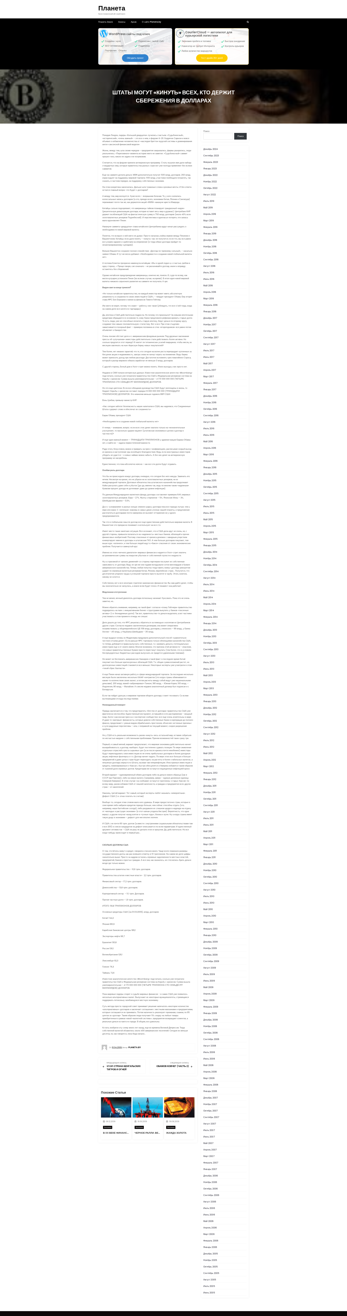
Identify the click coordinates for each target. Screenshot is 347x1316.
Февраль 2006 (210, 1240)
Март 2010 (208, 922)
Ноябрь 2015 (209, 480)
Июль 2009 (209, 974)
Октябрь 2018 (210, 253)
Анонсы (121, 21)
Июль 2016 (208, 428)
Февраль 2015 (210, 539)
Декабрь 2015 (210, 474)
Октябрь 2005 (210, 1266)
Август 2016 (209, 422)
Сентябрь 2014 (211, 571)
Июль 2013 (208, 662)
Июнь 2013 (208, 668)
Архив (133, 21)
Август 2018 (209, 266)
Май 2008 (208, 1065)
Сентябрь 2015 (211, 493)
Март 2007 (209, 1156)
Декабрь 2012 (210, 707)
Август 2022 (209, 194)
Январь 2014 (209, 623)
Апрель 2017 (209, 370)
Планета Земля (105, 21)
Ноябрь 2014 (209, 558)
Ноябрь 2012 (209, 714)
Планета (111, 8)
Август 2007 (209, 1123)
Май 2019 (208, 207)
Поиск (206, 131)
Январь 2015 (209, 545)
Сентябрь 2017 (211, 337)
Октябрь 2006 (210, 1188)
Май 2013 (208, 675)
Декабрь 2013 (210, 629)
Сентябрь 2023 (211, 155)
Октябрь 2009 (210, 954)
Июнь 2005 (209, 1292)
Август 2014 (209, 577)
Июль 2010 (208, 896)
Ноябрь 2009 (210, 948)
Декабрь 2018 (210, 240)
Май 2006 (208, 1221)
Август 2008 (209, 1045)
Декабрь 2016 (210, 396)
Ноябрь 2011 (209, 792)
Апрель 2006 (210, 1227)
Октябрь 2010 (210, 876)
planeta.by (134, 1047)
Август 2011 (209, 811)
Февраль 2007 (210, 1162)
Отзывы (123, 50)
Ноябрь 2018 (209, 246)
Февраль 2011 (210, 850)
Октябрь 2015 (210, 487)
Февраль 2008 (210, 1084)
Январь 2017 (209, 389)
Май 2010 (208, 909)
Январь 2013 (209, 701)
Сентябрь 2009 (211, 961)
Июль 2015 (208, 506)
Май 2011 (207, 831)
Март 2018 (208, 298)
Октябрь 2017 (210, 331)
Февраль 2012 (210, 772)
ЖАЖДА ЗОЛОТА (176, 1132)
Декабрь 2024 (210, 149)
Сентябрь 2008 (211, 1039)
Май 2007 (208, 1143)
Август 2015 (209, 500)
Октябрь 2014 (210, 564)
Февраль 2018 (210, 305)
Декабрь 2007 (210, 1097)
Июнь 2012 (208, 746)
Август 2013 (209, 655)
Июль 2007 (209, 1130)
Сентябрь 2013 (211, 649)
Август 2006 (209, 1201)
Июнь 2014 (208, 590)
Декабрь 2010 (210, 863)
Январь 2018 (209, 311)
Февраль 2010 (210, 928)
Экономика (107, 1127)
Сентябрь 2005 (211, 1273)
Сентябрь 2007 (211, 1117)
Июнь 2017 (208, 357)
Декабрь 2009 (210, 941)
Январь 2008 (210, 1091)
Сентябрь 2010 (211, 883)
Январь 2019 (209, 233)
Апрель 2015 (209, 526)
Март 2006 (209, 1234)
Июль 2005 (209, 1286)
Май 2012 (208, 753)
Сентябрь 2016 (211, 415)
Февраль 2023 (210, 162)
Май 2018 (208, 285)
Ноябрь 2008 (210, 1026)
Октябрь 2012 (210, 720)
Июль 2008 (209, 1052)
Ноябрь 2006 (210, 1182)
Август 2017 (209, 344)
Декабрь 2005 (210, 1253)
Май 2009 (208, 987)
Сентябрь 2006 (211, 1195)
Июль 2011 (208, 818)
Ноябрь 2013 (209, 636)
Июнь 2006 (209, 1214)
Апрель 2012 (209, 759)
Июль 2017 (208, 350)
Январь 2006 (210, 1247)
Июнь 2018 (208, 279)
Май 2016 (208, 441)
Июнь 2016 (208, 435)
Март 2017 (208, 376)
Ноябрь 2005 (210, 1260)
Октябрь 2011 (209, 798)
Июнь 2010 (208, 902)
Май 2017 (208, 363)
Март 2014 (208, 610)
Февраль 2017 (210, 383)
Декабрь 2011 (209, 785)
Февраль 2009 (210, 1006)
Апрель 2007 (210, 1149)
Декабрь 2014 (210, 551)
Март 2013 (208, 688)
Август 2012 (209, 733)
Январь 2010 (209, 935)
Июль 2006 (209, 1208)
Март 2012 (208, 766)
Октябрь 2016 (210, 409)
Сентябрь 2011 (210, 805)
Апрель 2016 (209, 448)
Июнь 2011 (208, 824)
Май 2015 (208, 519)
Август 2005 (209, 1279)
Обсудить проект (135, 58)
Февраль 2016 (210, 461)
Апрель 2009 (210, 993)
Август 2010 (209, 889)
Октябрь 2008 (210, 1032)
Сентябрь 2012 (211, 727)
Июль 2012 (208, 740)
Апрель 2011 (209, 837)
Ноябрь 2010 (209, 870)
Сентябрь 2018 (211, 259)
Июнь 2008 (209, 1058)
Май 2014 (208, 597)
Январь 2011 (209, 857)
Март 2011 (208, 844)
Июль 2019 (208, 201)
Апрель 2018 (209, 292)
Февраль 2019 (210, 227)
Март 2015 (208, 532)
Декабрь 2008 (210, 1019)
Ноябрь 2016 (209, 402)
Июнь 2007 (209, 1136)
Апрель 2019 (209, 214)
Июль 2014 (208, 584)
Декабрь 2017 (210, 318)
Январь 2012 (209, 779)
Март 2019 (208, 220)
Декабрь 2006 (210, 1175)
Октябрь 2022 (210, 188)
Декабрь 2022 (210, 175)
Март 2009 (208, 1000)
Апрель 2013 (209, 681)
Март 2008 (209, 1078)
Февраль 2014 (210, 616)
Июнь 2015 (208, 513)
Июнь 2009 (209, 980)
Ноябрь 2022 (210, 181)
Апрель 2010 (209, 915)
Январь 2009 (210, 1013)
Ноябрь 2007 (210, 1104)
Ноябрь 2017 (209, 324)
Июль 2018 (208, 272)
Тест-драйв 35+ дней (212, 58)
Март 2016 (208, 454)
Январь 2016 (209, 467)
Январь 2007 (210, 1169)
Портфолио (111, 50)
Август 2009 (209, 967)
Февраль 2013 (210, 694)
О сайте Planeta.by (151, 21)
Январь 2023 (210, 168)
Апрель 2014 (209, 603)
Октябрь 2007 (210, 1110)
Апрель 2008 (210, 1071)
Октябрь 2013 (210, 642)
